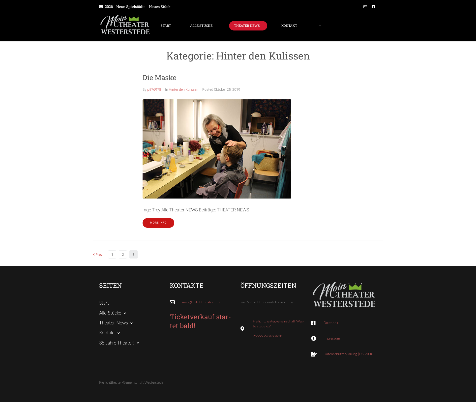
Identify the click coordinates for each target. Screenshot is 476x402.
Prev (97, 255)
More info (158, 222)
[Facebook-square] (373, 6)
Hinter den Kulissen (183, 89)
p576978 (154, 89)
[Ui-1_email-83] (365, 6)
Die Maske (159, 77)
